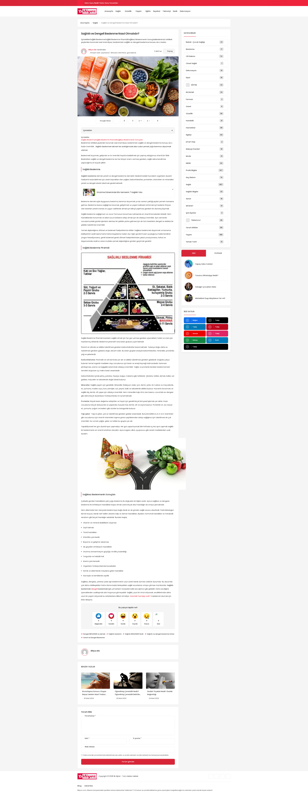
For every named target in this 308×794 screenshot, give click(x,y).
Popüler (218, 253)
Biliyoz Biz (92, 49)
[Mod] (230, 11)
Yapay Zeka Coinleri (204, 264)
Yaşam (138, 11)
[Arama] (223, 11)
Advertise (88, 786)
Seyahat (156, 11)
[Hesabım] (226, 11)
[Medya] (210, 776)
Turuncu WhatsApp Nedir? (206, 275)
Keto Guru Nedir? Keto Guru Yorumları (101, 3)
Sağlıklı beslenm (115, 634)
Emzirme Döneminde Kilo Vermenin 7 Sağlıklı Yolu (119, 192)
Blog (79, 786)
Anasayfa (109, 11)
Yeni (194, 253)
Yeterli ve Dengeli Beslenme (94, 637)
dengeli (94, 589)
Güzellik (128, 11)
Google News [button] (104, 120)
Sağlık (118, 11)
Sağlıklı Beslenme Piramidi (106, 140)
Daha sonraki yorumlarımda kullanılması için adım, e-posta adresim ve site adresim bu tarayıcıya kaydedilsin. (126, 755)
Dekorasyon (185, 11)
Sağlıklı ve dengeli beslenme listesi (160, 634)
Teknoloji (166, 11)
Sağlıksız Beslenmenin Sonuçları (130, 140)
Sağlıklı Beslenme (88, 140)
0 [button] (131, 120)
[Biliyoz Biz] (87, 11)
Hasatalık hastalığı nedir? (140, 596)
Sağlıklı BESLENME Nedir (134, 634)
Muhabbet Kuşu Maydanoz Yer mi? (210, 298)
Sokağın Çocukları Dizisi (205, 287)
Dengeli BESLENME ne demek (94, 634)
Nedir (175, 11)
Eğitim (148, 11)
